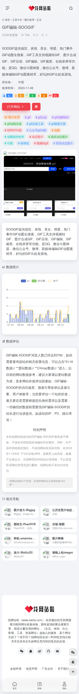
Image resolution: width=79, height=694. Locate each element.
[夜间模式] (73, 672)
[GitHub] (48, 651)
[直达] (36, 511)
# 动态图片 (36, 137)
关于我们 (63, 668)
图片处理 (29, 19)
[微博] (39, 651)
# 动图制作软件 (14, 137)
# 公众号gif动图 (36, 130)
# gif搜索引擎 (57, 124)
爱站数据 (24, 368)
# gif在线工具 (35, 124)
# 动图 (56, 130)
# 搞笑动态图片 (58, 137)
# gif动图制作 (60, 117)
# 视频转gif (41, 143)
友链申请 (15, 668)
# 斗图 (9, 143)
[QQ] (30, 651)
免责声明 (31, 668)
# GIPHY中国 (13, 130)
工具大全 (17, 19)
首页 (7, 19)
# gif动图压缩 (13, 124)
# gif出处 (41, 117)
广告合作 (47, 668)
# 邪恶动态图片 (63, 143)
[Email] (57, 651)
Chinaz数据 (45, 368)
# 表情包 (23, 143)
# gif (27, 117)
